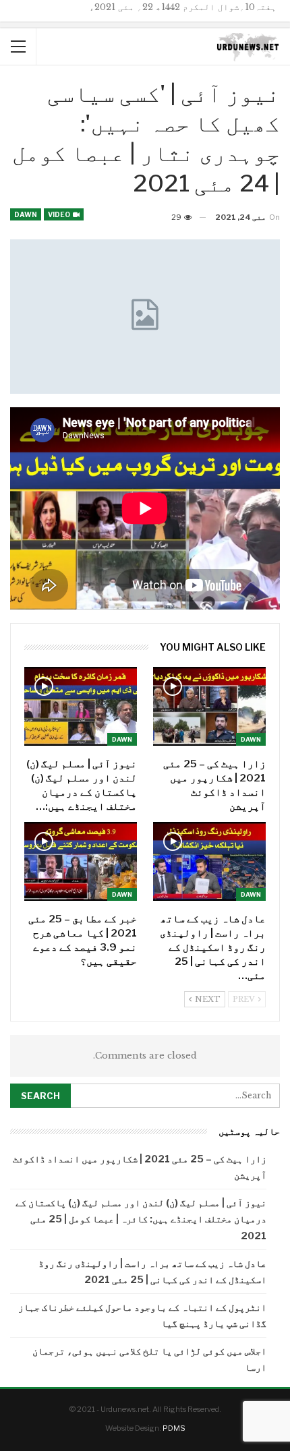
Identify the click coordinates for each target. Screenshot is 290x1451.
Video (59, 214)
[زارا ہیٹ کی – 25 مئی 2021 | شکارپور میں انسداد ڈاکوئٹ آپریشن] (209, 706)
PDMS (174, 1428)
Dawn (25, 214)
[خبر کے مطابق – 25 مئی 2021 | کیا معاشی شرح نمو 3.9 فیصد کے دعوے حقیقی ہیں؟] (80, 861)
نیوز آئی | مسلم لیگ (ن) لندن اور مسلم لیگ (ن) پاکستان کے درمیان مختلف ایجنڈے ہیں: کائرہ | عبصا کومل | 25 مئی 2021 (141, 1219)
